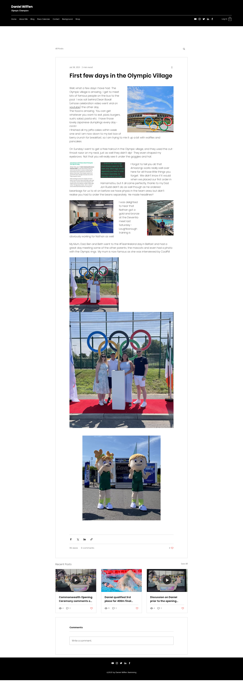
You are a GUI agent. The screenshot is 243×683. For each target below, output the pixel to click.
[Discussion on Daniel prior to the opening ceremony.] (167, 580)
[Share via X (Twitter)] (77, 539)
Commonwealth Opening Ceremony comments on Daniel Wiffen (75, 599)
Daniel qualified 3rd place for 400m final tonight (118, 599)
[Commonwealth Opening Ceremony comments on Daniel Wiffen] (76, 580)
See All (184, 563)
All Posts (59, 48)
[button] (230, 19)
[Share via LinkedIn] (84, 539)
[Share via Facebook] (70, 539)
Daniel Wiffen (22, 7)
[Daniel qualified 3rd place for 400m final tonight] (121, 580)
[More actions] (172, 67)
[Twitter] (203, 19)
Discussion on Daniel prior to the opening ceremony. (163, 599)
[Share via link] (91, 539)
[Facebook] (212, 19)
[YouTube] (195, 19)
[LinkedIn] (208, 19)
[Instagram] (199, 19)
